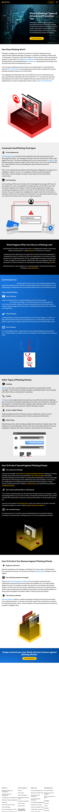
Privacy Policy (21, 803)
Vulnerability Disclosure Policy (23, 798)
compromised (30, 483)
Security (20, 790)
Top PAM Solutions (48, 790)
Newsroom (47, 810)
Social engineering (8, 156)
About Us (46, 803)
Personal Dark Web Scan (37, 790)
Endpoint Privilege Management (10, 800)
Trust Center (21, 792)
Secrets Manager (6, 807)
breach (53, 262)
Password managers (37, 475)
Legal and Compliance (23, 801)
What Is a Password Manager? (49, 793)
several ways (31, 61)
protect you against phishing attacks (31, 473)
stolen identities (33, 268)
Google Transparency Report (35, 505)
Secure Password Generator (35, 795)
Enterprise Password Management (7, 791)
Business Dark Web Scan (37, 792)
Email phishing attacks (9, 283)
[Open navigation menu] (57, 2)
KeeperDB (4, 802)
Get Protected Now (36, 38)
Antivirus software (8, 599)
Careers (46, 805)
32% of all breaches (13, 69)
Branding (46, 808)
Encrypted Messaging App (37, 802)
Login (51, 2)
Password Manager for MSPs (9, 809)
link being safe (23, 503)
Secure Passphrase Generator (35, 799)
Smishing (5, 388)
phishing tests (39, 571)
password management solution (17, 581)
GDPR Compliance (22, 795)
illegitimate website (26, 59)
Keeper (6, 2)
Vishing (4, 400)
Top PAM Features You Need (49, 797)
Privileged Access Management (9, 797)
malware (31, 250)
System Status (21, 805)
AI (38, 77)
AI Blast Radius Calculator (37, 809)
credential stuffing (8, 485)
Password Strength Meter (37, 807)
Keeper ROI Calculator (36, 804)
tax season (50, 160)
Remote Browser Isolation (8, 804)
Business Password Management (6, 794)
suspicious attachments (44, 81)
